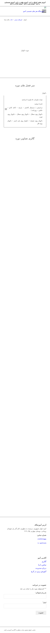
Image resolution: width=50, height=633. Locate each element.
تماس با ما (42, 564)
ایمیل (44, 602)
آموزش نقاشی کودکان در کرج (37, 2)
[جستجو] (37, 11)
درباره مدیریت (40, 568)
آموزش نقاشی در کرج (22, 2)
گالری (44, 561)
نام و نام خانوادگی (40, 593)
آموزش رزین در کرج (29, 4)
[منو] (43, 11)
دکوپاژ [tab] (44, 93)
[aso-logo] (29, 11)
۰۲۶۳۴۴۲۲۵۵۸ (41, 539)
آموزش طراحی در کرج (16, 4)
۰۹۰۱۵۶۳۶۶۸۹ (41, 543)
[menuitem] (37, 11)
